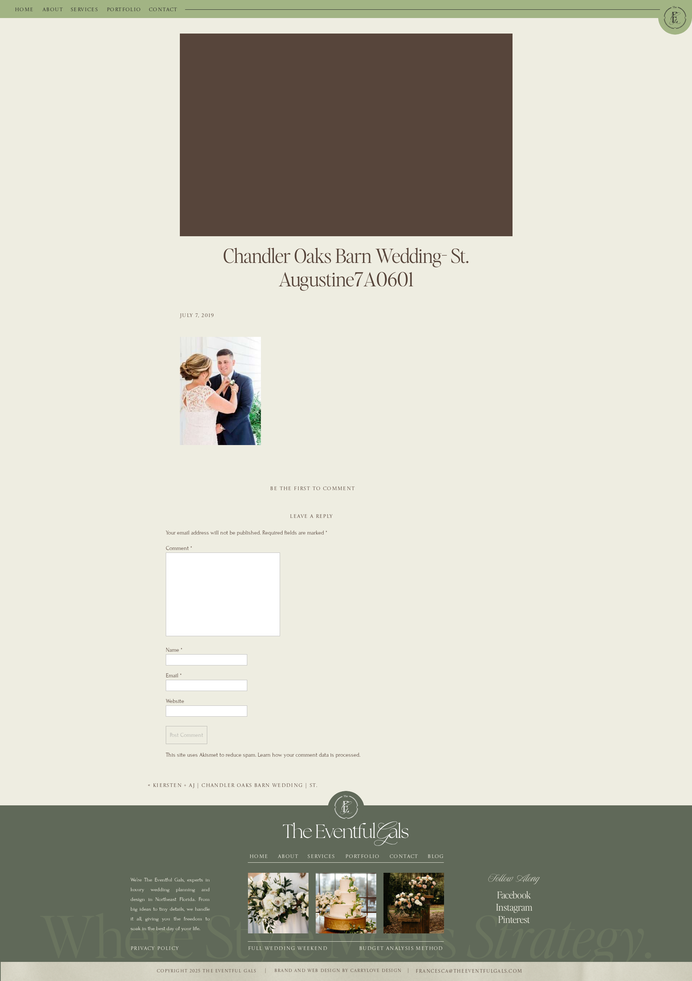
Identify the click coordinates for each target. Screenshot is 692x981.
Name (174, 650)
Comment (179, 548)
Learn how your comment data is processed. (309, 755)
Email (174, 675)
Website (175, 701)
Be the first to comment (312, 488)
